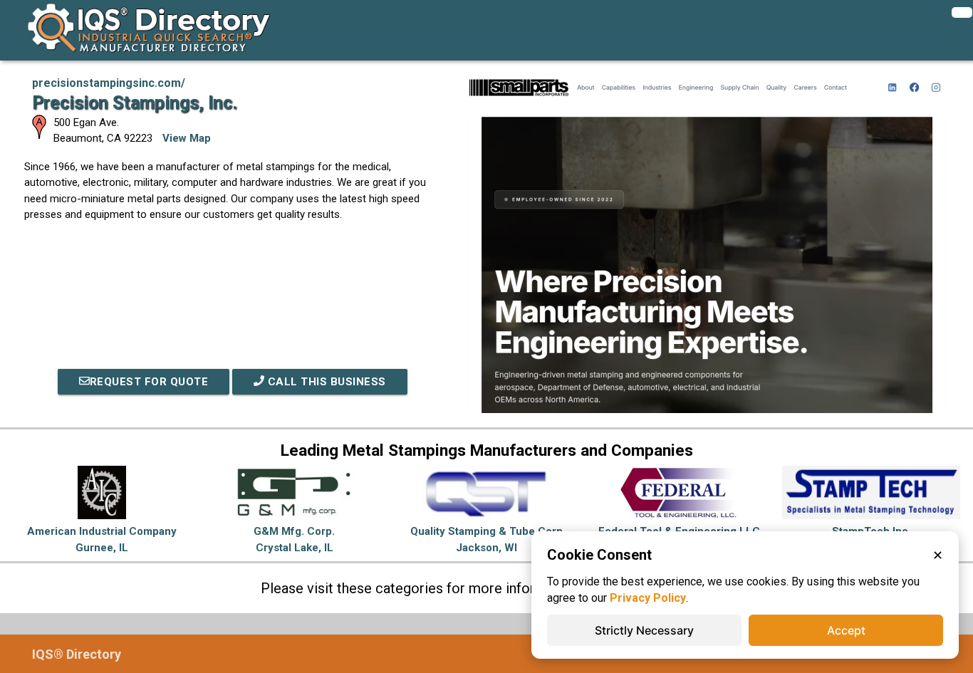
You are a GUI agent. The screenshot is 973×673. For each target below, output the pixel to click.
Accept (846, 630)
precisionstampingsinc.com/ (108, 83)
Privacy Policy (648, 598)
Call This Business (325, 381)
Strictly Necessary (644, 630)
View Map (186, 138)
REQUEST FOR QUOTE (149, 381)
